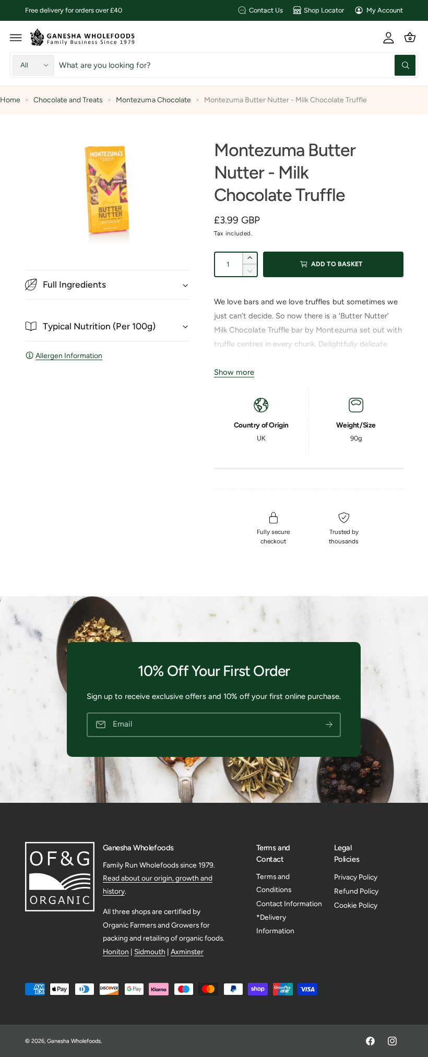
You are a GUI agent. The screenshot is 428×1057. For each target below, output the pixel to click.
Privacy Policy (355, 877)
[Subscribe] (329, 724)
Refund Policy (356, 891)
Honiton (116, 951)
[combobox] (237, 65)
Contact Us (266, 10)
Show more (234, 372)
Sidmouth (149, 951)
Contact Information (289, 903)
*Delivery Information (275, 923)
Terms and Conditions (273, 883)
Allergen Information (68, 355)
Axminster (187, 951)
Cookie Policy (355, 905)
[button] (16, 37)
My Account (384, 10)
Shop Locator (324, 10)
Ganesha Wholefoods (74, 1041)
